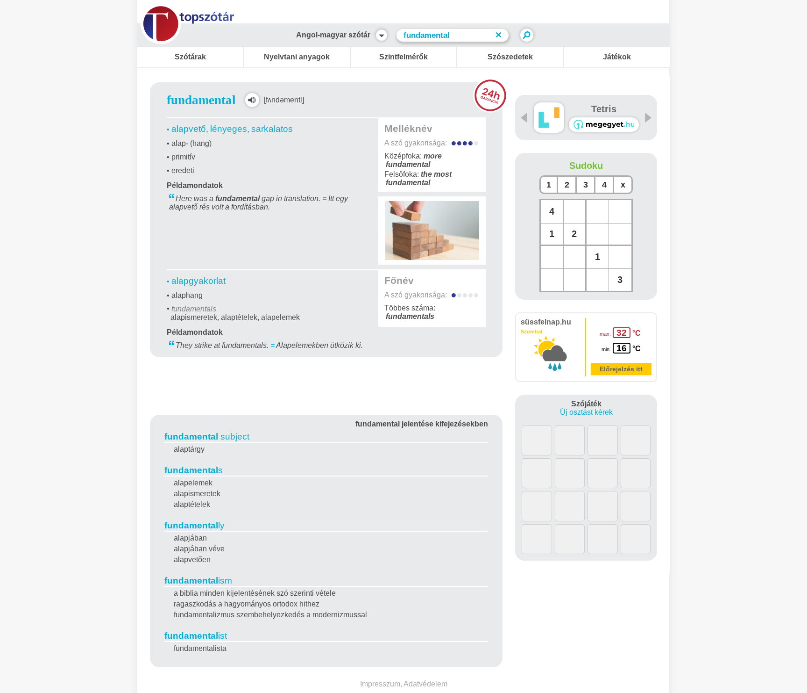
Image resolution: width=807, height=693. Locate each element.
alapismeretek (193, 317)
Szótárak (190, 57)
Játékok (617, 57)
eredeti (182, 170)
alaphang (187, 295)
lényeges (228, 129)
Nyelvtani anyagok (297, 57)
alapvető (188, 129)
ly (194, 525)
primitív (183, 157)
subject (206, 436)
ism (198, 580)
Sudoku (586, 165)
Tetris (603, 109)
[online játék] (604, 124)
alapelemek (280, 317)
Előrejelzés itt (621, 369)
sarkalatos (272, 129)
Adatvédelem (425, 684)
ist (195, 636)
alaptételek (239, 317)
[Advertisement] (326, 384)
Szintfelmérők (403, 57)
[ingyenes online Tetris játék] (549, 117)
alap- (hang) (191, 143)
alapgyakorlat (198, 281)
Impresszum (380, 684)
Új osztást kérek (586, 412)
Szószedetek (510, 57)
